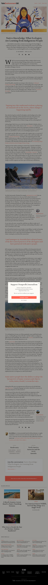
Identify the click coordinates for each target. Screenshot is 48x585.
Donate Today (24, 297)
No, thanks (24, 300)
